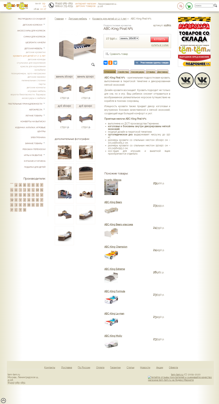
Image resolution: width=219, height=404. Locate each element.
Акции (159, 367)
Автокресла (36, 109)
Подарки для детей (35, 167)
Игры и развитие (33, 155)
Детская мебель (77, 18)
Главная (59, 18)
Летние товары (34, 115)
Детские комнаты (36, 87)
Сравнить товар (119, 54)
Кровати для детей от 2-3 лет (109, 18)
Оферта (173, 367)
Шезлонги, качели (35, 42)
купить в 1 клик (160, 45)
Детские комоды (37, 59)
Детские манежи (37, 76)
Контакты (49, 367)
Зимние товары (34, 143)
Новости (145, 367)
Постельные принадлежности (25, 104)
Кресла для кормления (33, 66)
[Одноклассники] (110, 63)
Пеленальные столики (34, 80)
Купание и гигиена (35, 161)
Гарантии (115, 367)
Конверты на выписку (33, 121)
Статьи (130, 367)
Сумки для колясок (35, 36)
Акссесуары (137, 71)
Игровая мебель (37, 91)
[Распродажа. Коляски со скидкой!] (194, 66)
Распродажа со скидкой (32, 19)
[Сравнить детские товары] (180, 6)
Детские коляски (33, 25)
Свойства (123, 71)
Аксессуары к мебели (34, 98)
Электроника (38, 137)
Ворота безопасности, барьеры (28, 94)
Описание (109, 71)
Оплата (100, 367)
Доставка (162, 71)
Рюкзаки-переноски (34, 149)
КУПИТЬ (159, 39)
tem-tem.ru (177, 374)
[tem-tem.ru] (16, 8)
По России (84, 367)
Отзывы (150, 71)
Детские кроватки (36, 52)
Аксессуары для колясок (31, 30)
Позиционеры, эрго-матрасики (28, 73)
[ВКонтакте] (106, 63)
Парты (42, 84)
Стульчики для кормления (31, 62)
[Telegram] (115, 63)
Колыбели (40, 69)
